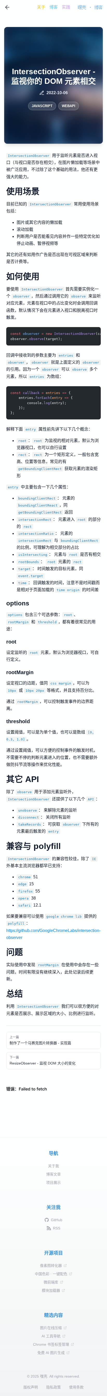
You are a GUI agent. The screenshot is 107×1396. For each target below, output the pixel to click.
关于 (41, 7)
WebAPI (68, 106)
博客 (53, 7)
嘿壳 (82, 7)
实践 (66, 7)
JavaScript (42, 106)
